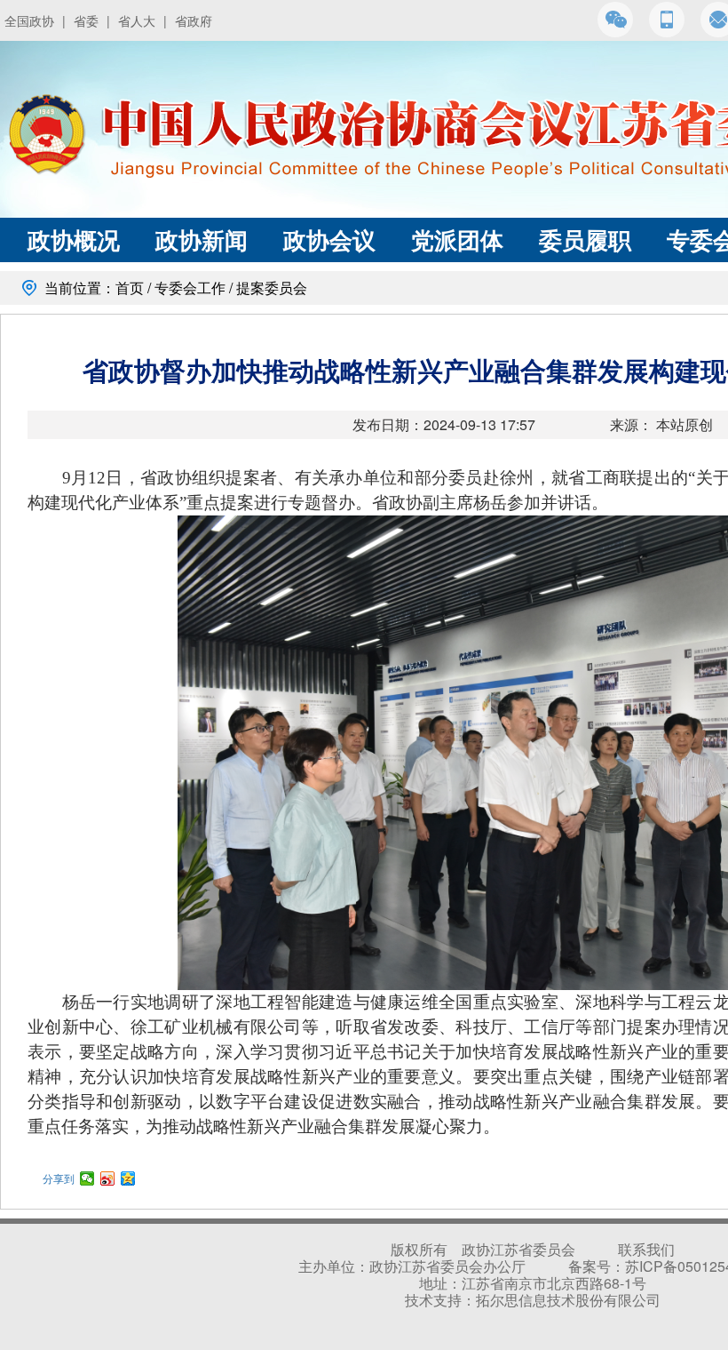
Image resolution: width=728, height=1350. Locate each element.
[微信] (87, 1178)
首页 (129, 287)
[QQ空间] (128, 1178)
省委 (86, 20)
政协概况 (74, 239)
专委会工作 (190, 287)
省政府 (193, 20)
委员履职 (585, 239)
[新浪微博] (107, 1178)
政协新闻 (201, 239)
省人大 (136, 20)
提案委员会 (271, 287)
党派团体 (457, 239)
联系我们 (646, 1249)
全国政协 (29, 20)
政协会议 (329, 239)
